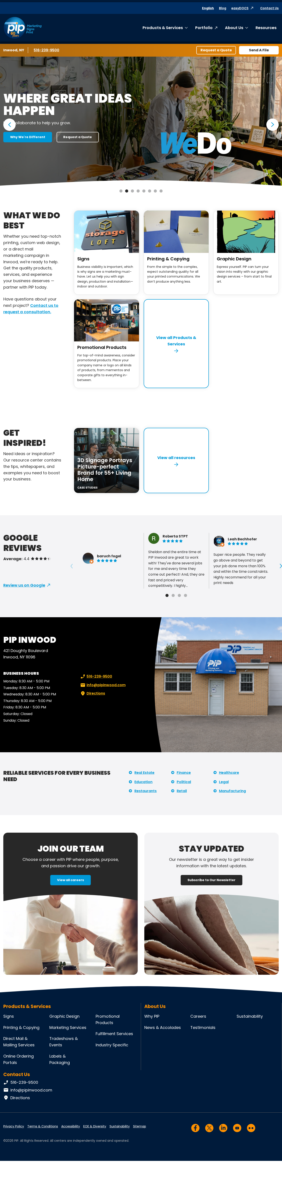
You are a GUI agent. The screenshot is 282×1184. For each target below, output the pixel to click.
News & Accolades (162, 1027)
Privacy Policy (13, 1126)
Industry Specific (112, 1045)
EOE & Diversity (94, 1126)
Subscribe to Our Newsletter (211, 880)
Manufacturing (232, 790)
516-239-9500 (47, 50)
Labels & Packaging (59, 1059)
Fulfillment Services (114, 1033)
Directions (96, 693)
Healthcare (229, 772)
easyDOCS (240, 8)
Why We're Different (27, 137)
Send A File (259, 50)
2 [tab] (126, 191)
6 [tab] (149, 191)
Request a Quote (216, 50)
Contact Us (269, 8)
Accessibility (70, 1126)
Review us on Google (24, 585)
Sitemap (139, 1126)
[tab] (167, 595)
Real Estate (144, 772)
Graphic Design (234, 259)
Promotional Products (101, 347)
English (208, 8)
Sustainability (250, 1016)
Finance (184, 772)
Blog (222, 8)
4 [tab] (138, 191)
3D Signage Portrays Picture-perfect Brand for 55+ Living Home (104, 470)
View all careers (70, 880)
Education (143, 781)
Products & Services (163, 27)
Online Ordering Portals (18, 1059)
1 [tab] (120, 191)
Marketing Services (67, 1027)
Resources (266, 27)
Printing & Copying (168, 259)
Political (184, 781)
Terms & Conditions (42, 1126)
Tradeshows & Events (63, 1042)
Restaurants (145, 790)
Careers (198, 1016)
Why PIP (151, 1016)
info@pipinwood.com (106, 684)
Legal (224, 781)
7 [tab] (155, 191)
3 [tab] (132, 191)
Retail (182, 790)
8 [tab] (161, 191)
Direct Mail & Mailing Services (19, 1042)
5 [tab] (143, 191)
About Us (234, 27)
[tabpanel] (141, 122)
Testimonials (202, 1027)
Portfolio (204, 27)
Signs (83, 259)
